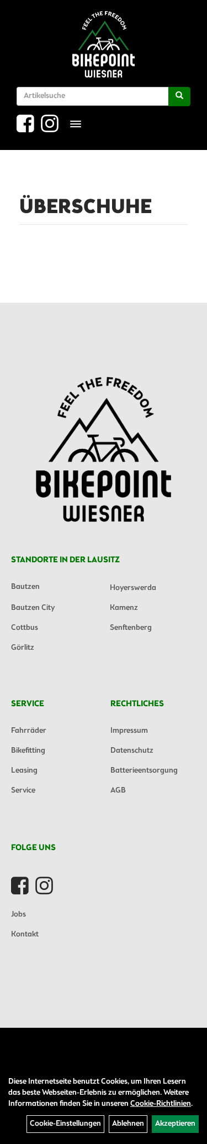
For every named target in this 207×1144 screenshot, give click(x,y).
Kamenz (124, 608)
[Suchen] (179, 96)
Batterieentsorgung (144, 770)
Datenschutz (131, 751)
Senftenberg (131, 628)
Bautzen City (33, 608)
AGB (118, 790)
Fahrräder (28, 731)
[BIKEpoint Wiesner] (103, 44)
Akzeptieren (175, 1124)
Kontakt (25, 934)
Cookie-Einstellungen (65, 1124)
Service (23, 790)
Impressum (129, 731)
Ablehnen (128, 1124)
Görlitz (22, 648)
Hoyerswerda (133, 588)
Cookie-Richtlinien (160, 1104)
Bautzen (25, 587)
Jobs (18, 914)
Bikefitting (28, 751)
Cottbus (24, 628)
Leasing (24, 770)
